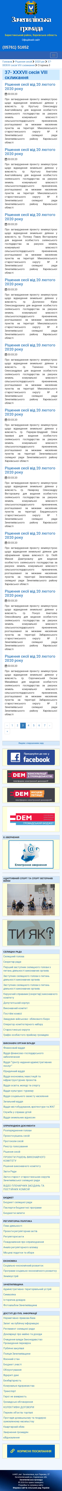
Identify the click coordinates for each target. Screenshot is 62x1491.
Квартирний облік (13, 1426)
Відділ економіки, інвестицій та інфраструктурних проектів (22, 1078)
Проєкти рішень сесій (16, 1135)
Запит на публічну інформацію (21, 1323)
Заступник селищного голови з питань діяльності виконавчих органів (26, 978)
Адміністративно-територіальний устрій (27, 1289)
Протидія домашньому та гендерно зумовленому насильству (24, 1419)
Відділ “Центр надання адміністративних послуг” (27, 1064)
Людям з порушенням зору (31, 743)
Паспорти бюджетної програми (22, 1207)
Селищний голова (13, 956)
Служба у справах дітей (17, 1112)
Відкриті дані (11, 1375)
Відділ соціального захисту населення (25, 1096)
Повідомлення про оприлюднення (23, 1241)
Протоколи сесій (13, 1141)
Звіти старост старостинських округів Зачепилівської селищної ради (26, 1178)
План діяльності (12, 1225)
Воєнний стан (11, 1359)
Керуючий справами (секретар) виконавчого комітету (30, 996)
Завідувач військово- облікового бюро (26, 1018)
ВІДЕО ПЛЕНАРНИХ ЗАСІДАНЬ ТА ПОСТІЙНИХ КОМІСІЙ (23, 1187)
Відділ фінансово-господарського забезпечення (23, 1055)
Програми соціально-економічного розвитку (30, 1270)
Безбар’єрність (12, 1380)
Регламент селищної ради (19, 1328)
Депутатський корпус (16, 1002)
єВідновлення (11, 1437)
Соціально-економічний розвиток (23, 1265)
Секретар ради (12, 961)
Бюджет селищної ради (17, 1202)
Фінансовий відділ (14, 1047)
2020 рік (40, 61)
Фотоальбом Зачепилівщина (20, 1305)
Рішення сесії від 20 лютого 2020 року (30, 86)
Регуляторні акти (13, 1236)
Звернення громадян (15, 1432)
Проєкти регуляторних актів (20, 1231)
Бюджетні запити (14, 1213)
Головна (7, 61)
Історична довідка (14, 1299)
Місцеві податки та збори (18, 1252)
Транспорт (9, 1391)
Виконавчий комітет (15, 1008)
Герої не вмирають (15, 1396)
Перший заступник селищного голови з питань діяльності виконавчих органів (27, 969)
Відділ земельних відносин (19, 1117)
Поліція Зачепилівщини (16, 1353)
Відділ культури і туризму (18, 1090)
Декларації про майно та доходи (22, 1334)
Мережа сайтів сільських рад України (31, 1488)
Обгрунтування (12, 1369)
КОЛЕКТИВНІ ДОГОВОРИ (18, 1407)
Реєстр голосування (15, 1146)
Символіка (9, 1294)
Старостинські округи (16, 1029)
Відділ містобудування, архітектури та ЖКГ (29, 1106)
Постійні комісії (12, 1013)
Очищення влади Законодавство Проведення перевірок (22, 1341)
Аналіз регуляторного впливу (20, 1247)
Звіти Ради (9, 1171)
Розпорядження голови (17, 1130)
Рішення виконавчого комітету (22, 1166)
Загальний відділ (13, 1101)
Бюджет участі (12, 1364)
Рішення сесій (23, 61)
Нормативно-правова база (19, 1318)
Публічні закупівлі (13, 1348)
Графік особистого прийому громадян (26, 1034)
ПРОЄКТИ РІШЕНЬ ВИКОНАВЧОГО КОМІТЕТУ (24, 1159)
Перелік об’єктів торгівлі (18, 1412)
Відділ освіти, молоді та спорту (21, 1085)
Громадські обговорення (18, 1401)
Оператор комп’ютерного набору (23, 1024)
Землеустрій (10, 1276)
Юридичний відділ (14, 1071)
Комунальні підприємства (18, 1385)
